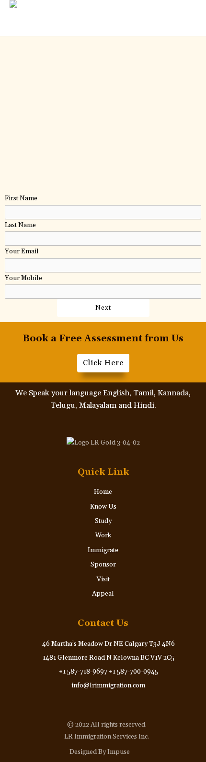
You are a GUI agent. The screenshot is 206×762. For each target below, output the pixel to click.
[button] (175, 18)
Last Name (20, 225)
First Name (21, 198)
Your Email (22, 251)
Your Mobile (23, 278)
